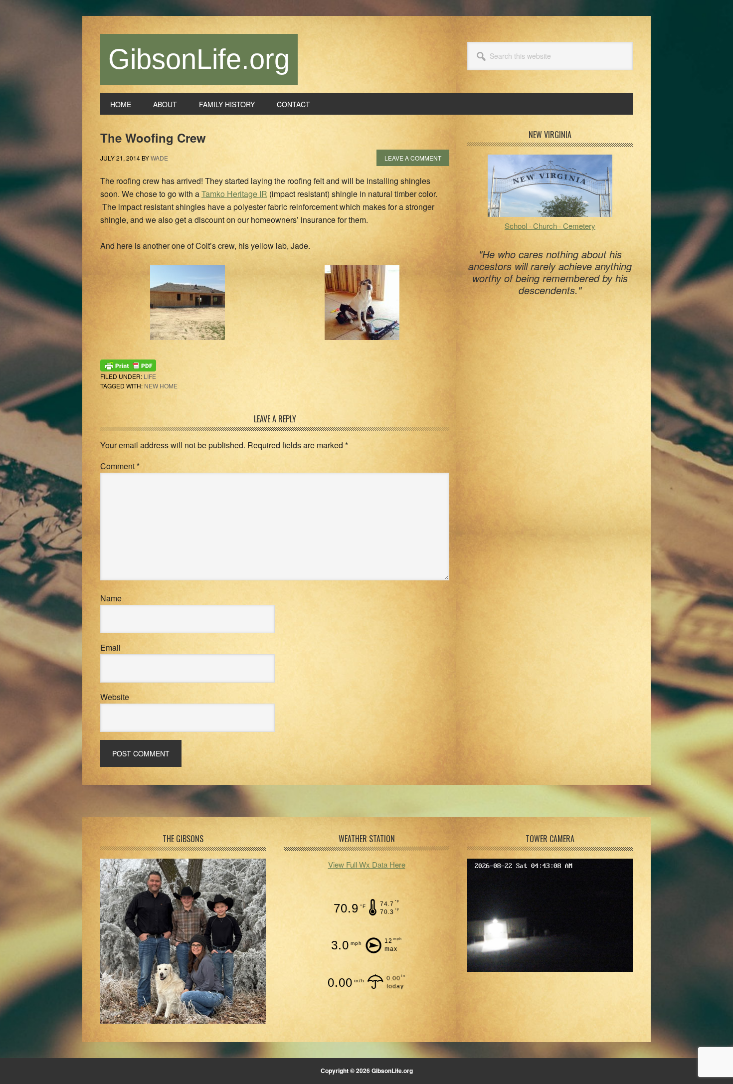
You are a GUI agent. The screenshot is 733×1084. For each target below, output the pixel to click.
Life (150, 376)
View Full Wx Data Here (366, 864)
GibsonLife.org (199, 59)
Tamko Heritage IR (234, 193)
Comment (120, 466)
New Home (161, 385)
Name (111, 598)
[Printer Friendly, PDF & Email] (128, 364)
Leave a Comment (412, 158)
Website (114, 697)
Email (110, 647)
